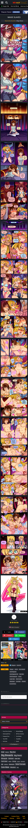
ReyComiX (7, 21)
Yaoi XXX (5, 738)
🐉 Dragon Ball (5, 6)
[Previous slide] (2, 651)
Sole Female (20, 764)
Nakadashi (12, 681)
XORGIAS (26, 822)
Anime (16, 669)
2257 (24, 818)
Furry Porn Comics (7, 731)
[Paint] (21, 658)
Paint (20, 659)
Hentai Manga (19, 731)
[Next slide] (26, 651)
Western (24, 681)
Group (19, 676)
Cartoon (11, 758)
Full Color (5, 741)
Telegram (14, 665)
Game (10, 761)
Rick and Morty (15, 6)
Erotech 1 (7, 659)
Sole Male (18, 681)
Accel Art (13, 21)
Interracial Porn (6, 733)
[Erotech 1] (7, 658)
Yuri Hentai (18, 736)
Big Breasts (7, 755)
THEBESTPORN (5, 822)
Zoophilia (18, 738)
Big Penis (18, 755)
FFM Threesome (13, 676)
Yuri (18, 767)
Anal (2, 752)
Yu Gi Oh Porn (13, 683)
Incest (17, 741)
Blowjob (4, 758)
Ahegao (11, 669)
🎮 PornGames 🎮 (14, 744)
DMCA (18, 818)
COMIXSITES (13, 822)
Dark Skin (21, 674)
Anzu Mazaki (22, 669)
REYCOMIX (20, 822)
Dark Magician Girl (14, 674)
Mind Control (19, 679)
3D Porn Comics (20, 733)
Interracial (23, 761)
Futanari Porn (6, 736)
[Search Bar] (6, 2)
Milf (2, 764)
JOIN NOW (16, 12)
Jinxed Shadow (14, 809)
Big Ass (12, 752)
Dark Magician (13, 671)
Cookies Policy (15, 816)
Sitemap (12, 818)
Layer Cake (12, 679)
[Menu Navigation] (2, 2)
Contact (7, 816)
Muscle (6, 764)
